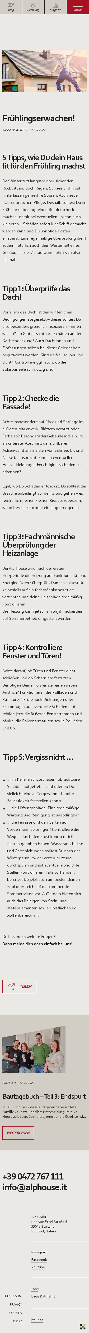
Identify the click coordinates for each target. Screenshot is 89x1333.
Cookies (15, 1313)
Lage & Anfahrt (43, 1296)
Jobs (34, 1289)
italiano (37, 1320)
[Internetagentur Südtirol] (82, 1326)
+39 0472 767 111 (32, 1177)
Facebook (39, 1260)
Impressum (13, 1296)
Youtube (38, 1267)
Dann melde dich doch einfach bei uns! (37, 944)
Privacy (16, 1305)
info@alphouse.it (34, 1188)
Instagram (39, 1252)
